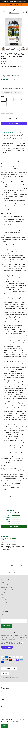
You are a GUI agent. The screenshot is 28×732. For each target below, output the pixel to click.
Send (4, 725)
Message (3, 706)
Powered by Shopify (14, 677)
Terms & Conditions (6, 600)
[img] (4, 536)
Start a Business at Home (8, 589)
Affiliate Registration (7, 592)
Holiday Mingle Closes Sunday (9, 1)
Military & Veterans (6, 595)
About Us (3, 582)
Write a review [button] (14, 526)
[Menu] (1, 12)
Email (2, 699)
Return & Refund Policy (7, 605)
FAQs (2, 597)
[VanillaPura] (14, 11)
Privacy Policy (5, 602)
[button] (5, 79)
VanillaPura (7, 677)
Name (2, 692)
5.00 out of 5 (17, 511)
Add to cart (14, 118)
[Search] (5, 12)
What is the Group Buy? (7, 587)
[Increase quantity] (11, 112)
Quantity (3, 108)
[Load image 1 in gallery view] (14, 32)
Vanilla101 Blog (5, 584)
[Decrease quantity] (3, 112)
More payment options (14, 126)
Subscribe (6, 626)
